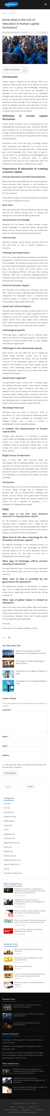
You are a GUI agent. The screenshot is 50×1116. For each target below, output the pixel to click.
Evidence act (8, 816)
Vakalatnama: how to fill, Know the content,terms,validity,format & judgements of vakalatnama (29, 902)
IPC (5, 829)
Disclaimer (38, 1110)
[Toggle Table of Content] (23, 70)
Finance (7, 825)
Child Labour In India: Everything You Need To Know (30, 662)
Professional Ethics (11, 860)
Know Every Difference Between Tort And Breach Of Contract (28, 959)
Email (5, 746)
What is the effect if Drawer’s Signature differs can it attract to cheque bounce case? (30, 912)
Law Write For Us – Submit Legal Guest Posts (23, 1112)
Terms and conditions (11, 1110)
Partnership (8, 856)
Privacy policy (26, 1110)
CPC (5, 803)
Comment (7, 710)
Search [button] (30, 786)
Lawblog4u (20, 1103)
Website (5, 755)
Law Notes (8, 838)
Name (5, 736)
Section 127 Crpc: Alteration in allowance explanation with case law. (28, 930)
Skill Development (35, 176)
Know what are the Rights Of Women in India (20, 628)
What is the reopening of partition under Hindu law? (28, 950)
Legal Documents (10, 843)
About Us (21, 1107)
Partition (7, 851)
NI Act (6, 847)
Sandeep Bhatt (14, 32)
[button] (47, 4)
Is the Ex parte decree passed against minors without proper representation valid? (29, 975)
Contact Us (32, 1107)
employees (21, 296)
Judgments (8, 834)
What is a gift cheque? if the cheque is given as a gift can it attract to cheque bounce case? (30, 921)
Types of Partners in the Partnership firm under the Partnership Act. (27, 1006)
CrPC (5, 808)
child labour (26, 359)
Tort (5, 869)
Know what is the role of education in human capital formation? (28, 1015)
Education (12, 13)
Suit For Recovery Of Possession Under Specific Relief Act (26, 1024)
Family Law (8, 821)
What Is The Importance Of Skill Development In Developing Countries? (31, 652)
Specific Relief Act (10, 864)
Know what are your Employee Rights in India (31, 682)
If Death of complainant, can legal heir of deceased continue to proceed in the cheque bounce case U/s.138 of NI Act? (29, 891)
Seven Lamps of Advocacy (23, 966)
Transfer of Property (11, 873)
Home (4, 13)
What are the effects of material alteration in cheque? (29, 983)
